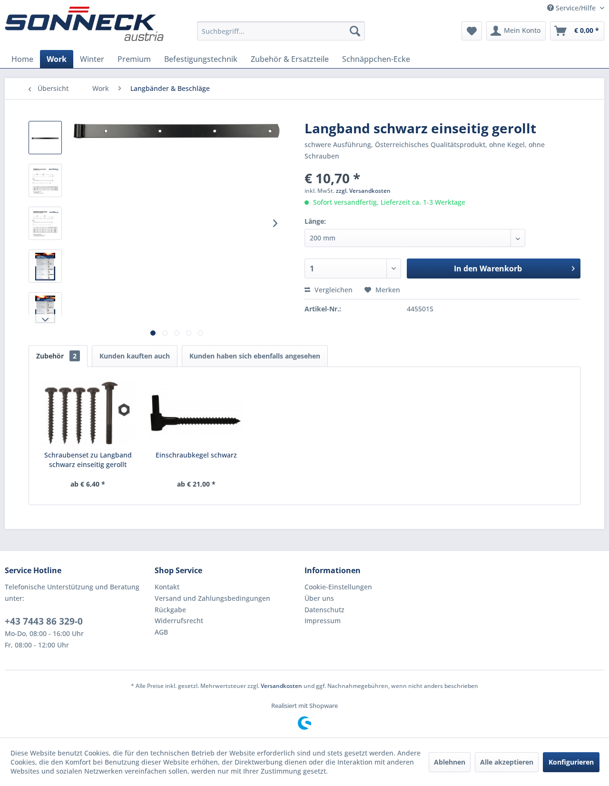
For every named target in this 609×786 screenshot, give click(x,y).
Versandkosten (281, 686)
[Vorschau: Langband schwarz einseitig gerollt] (45, 137)
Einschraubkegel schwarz (196, 454)
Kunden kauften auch (134, 355)
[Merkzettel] (472, 30)
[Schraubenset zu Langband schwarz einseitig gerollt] (88, 412)
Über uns (319, 598)
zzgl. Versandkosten (363, 191)
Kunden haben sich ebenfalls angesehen (254, 355)
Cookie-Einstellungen (338, 586)
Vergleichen (333, 289)
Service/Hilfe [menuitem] (576, 7)
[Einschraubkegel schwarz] (196, 412)
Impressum (322, 620)
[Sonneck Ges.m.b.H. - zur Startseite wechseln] (84, 24)
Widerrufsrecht (179, 620)
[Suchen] (355, 30)
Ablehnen (449, 761)
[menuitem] (281, 30)
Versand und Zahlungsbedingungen (212, 598)
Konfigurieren (571, 761)
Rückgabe (170, 609)
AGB (161, 632)
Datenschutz (324, 609)
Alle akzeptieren (506, 761)
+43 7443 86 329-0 (44, 621)
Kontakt (167, 586)
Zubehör (56, 355)
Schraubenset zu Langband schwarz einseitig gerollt (88, 459)
